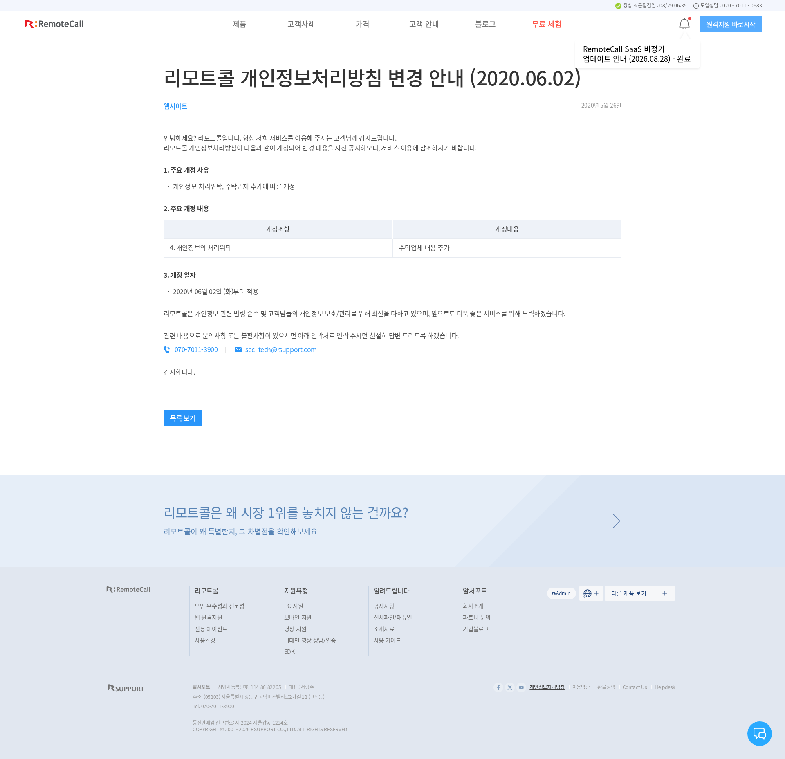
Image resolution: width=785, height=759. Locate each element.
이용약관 (581, 687)
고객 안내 (424, 23)
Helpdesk (665, 687)
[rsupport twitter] (510, 687)
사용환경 (205, 640)
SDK (289, 651)
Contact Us (635, 687)
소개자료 (384, 628)
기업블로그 (476, 628)
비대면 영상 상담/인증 (310, 640)
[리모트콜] (54, 25)
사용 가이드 (387, 640)
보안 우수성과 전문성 (219, 606)
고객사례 (301, 23)
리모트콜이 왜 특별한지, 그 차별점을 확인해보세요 (286, 520)
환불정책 (606, 687)
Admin (563, 593)
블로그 (485, 23)
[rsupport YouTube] (521, 687)
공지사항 (384, 606)
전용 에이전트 (211, 628)
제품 (240, 23)
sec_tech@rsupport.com (281, 349)
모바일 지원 (298, 617)
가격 (363, 23)
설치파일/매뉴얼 (393, 617)
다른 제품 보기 (628, 593)
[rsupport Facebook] (498, 687)
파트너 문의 (476, 617)
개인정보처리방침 (547, 687)
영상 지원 (295, 628)
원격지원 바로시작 (731, 24)
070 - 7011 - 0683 (742, 5)
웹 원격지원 (208, 617)
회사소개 (473, 606)
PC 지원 (293, 606)
